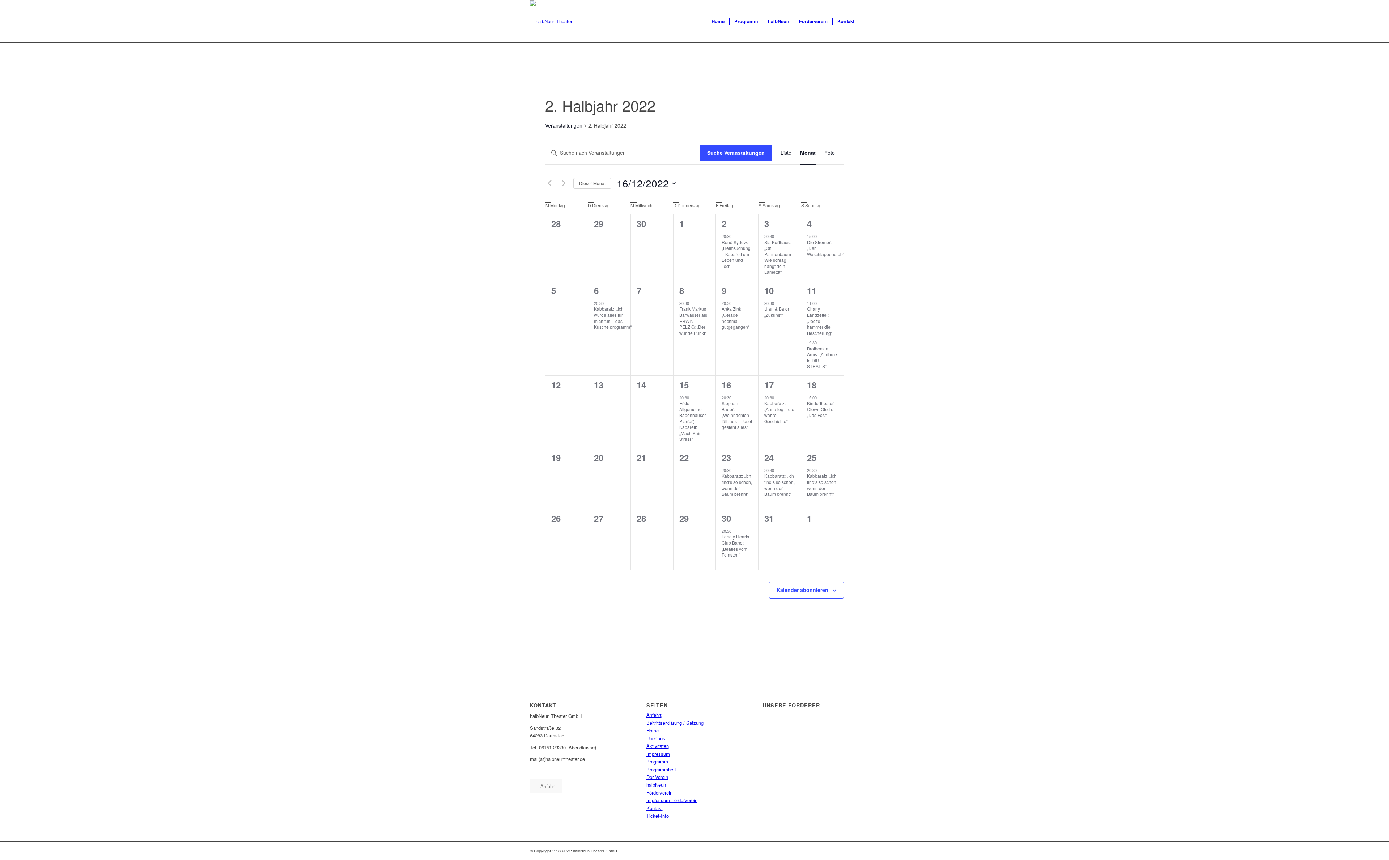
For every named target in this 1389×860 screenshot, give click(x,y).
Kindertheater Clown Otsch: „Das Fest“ (820, 409)
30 (726, 518)
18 (811, 385)
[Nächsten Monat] (563, 183)
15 (684, 385)
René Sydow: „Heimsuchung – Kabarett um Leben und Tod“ (736, 254)
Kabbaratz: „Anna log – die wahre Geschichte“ (779, 412)
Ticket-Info (657, 815)
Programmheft (661, 769)
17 (769, 385)
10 (769, 290)
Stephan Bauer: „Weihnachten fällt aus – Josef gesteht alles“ (737, 415)
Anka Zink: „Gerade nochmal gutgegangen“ (735, 318)
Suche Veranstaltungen (736, 152)
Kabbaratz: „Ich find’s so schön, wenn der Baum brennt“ (737, 485)
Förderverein (659, 792)
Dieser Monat (592, 183)
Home (652, 730)
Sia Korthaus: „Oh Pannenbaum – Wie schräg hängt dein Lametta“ (779, 257)
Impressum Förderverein (671, 800)
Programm (657, 761)
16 (726, 385)
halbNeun (656, 784)
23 (726, 457)
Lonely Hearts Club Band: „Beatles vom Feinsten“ (735, 545)
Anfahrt (654, 714)
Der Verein (657, 777)
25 (811, 457)
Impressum (658, 753)
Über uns (655, 738)
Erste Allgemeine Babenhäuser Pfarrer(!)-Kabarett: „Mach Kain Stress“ (692, 421)
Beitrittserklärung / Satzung (675, 722)
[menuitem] (718, 21)
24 (769, 457)
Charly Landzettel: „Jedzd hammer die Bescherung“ (819, 321)
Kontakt (654, 808)
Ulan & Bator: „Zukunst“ (777, 312)
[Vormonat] (549, 183)
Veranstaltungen (563, 125)
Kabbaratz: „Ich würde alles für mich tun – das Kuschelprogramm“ (613, 318)
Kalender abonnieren (802, 589)
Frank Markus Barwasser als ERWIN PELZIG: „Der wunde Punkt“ (693, 321)
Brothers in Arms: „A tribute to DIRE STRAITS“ (822, 357)
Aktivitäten (657, 745)
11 (811, 290)
